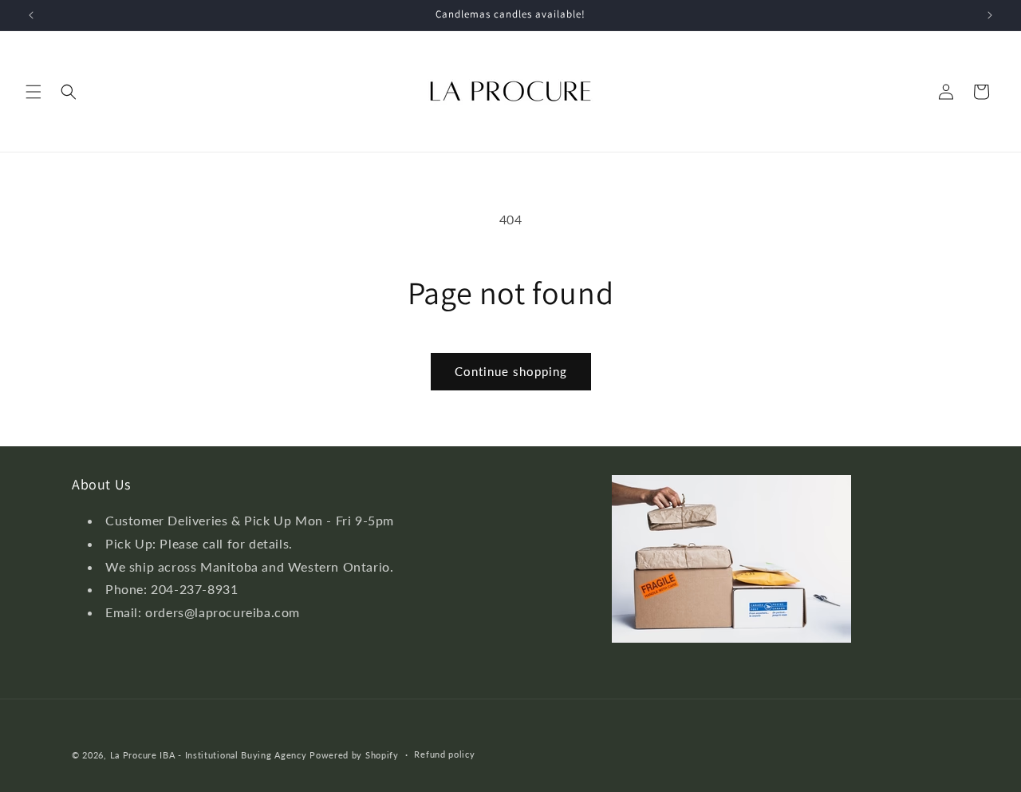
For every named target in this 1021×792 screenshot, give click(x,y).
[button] (33, 91)
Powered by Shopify (354, 755)
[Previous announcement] (31, 15)
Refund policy (444, 755)
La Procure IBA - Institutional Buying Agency (208, 755)
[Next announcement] (989, 15)
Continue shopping (511, 371)
